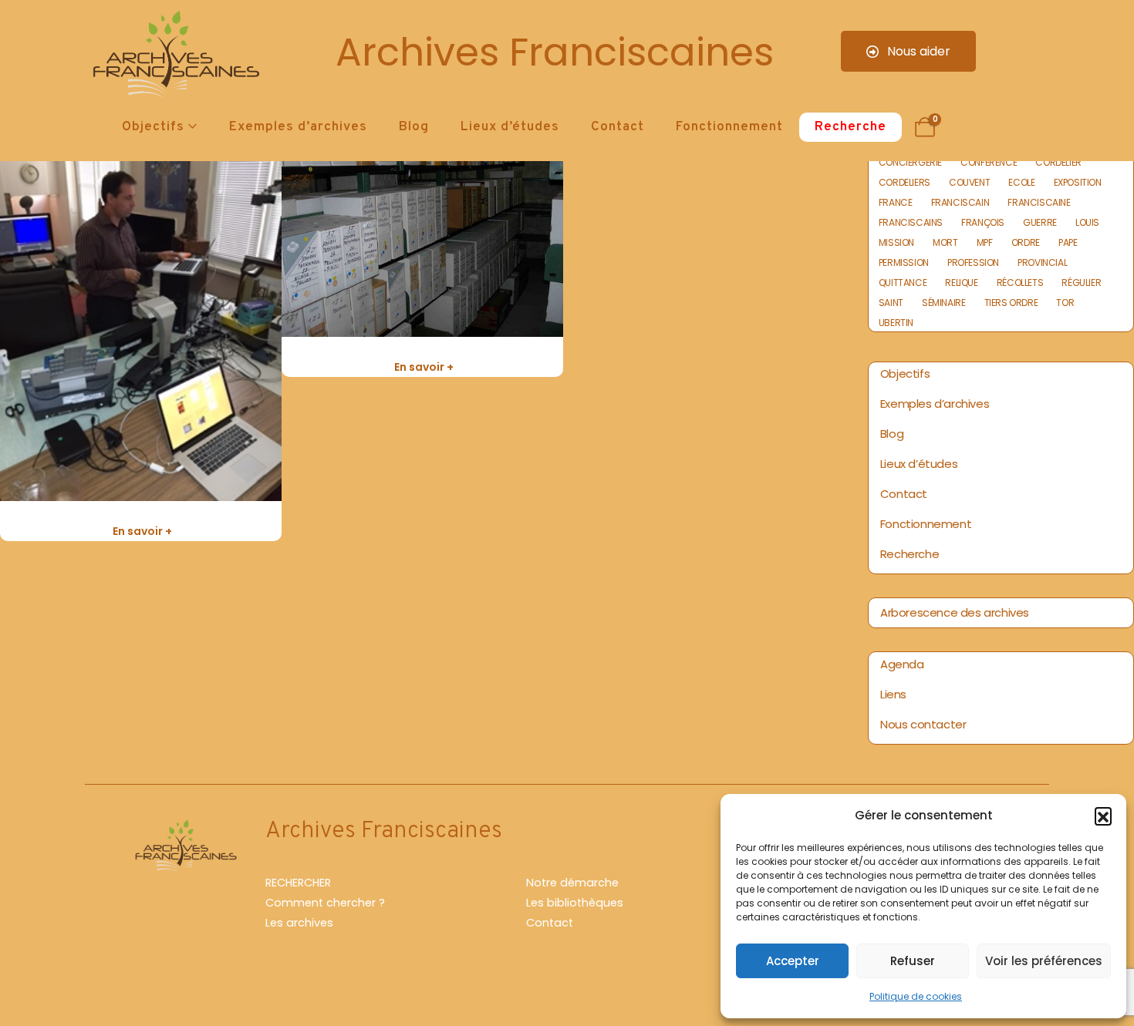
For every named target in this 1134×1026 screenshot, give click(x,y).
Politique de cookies (915, 996)
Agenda (902, 664)
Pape (1067, 242)
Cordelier (1058, 162)
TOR (1065, 303)
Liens (893, 694)
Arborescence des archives (954, 612)
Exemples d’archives (298, 127)
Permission (904, 262)
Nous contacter (923, 724)
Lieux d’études (510, 127)
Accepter (792, 961)
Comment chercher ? (325, 902)
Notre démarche (572, 882)
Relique (961, 283)
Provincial (1042, 262)
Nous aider (917, 51)
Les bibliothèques (574, 902)
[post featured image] (141, 313)
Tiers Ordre (1011, 303)
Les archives (299, 922)
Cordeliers (904, 182)
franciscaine (1038, 202)
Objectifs (153, 127)
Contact (617, 127)
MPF (985, 242)
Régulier (1081, 283)
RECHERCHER (298, 882)
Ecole (1021, 182)
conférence (988, 162)
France (896, 202)
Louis (1087, 222)
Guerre (1040, 222)
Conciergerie (910, 162)
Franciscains (911, 222)
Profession (973, 262)
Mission (896, 242)
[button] (1103, 815)
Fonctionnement (729, 127)
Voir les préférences (1043, 961)
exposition (1078, 182)
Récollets (1020, 283)
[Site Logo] (173, 58)
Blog (414, 127)
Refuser (912, 961)
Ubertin (896, 323)
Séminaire (943, 303)
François (982, 222)
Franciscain (960, 202)
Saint (891, 303)
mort (945, 242)
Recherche (850, 127)
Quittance (902, 283)
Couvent (969, 182)
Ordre (1025, 242)
